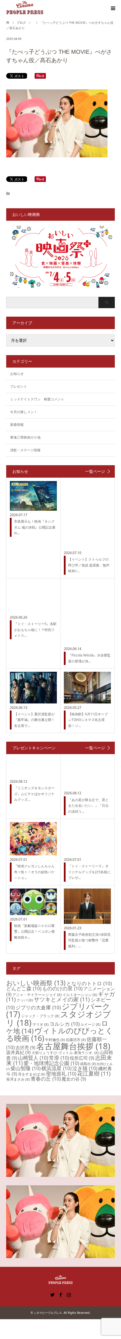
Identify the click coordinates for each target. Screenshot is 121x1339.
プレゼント (18, 386)
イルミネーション (79, 994)
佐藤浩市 (76, 1039)
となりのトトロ (89, 983)
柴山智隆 (25, 1068)
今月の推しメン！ (23, 411)
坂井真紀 (18, 1052)
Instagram (69, 1294)
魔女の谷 (74, 1079)
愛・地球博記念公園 (51, 1063)
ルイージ (90, 1024)
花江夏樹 (94, 1073)
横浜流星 (56, 1068)
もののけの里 (62, 988)
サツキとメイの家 (62, 999)
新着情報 (17, 424)
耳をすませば (31, 1074)
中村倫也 (55, 1039)
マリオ (40, 1024)
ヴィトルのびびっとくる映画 (59, 1034)
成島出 (88, 1063)
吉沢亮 (25, 1047)
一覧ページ (95, 471)
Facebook (60, 1294)
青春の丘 (46, 1078)
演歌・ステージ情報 (25, 450)
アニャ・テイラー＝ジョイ (37, 994)
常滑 (59, 1057)
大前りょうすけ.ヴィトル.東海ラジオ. (65, 1052)
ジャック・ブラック (40, 1015)
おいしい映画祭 (36, 982)
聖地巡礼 (61, 1073)
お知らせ (17, 373)
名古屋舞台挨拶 (73, 1046)
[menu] (112, 8)
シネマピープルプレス (48, 1313)
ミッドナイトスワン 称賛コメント (37, 399)
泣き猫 (84, 1068)
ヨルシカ (65, 1023)
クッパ (25, 1000)
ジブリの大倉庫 (38, 1007)
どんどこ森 (23, 988)
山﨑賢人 (33, 1057)
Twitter (52, 1294)
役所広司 (82, 1058)
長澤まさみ (18, 1079)
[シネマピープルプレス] (24, 8)
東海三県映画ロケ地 (25, 437)
